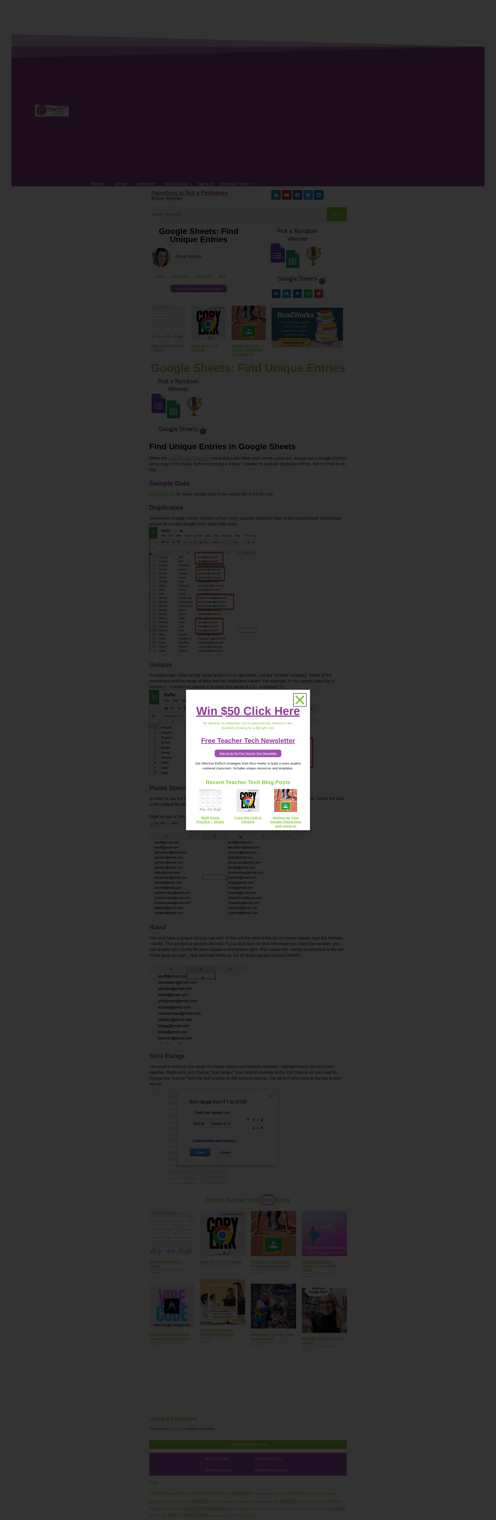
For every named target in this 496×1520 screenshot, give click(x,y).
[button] (300, 700)
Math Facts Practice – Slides (210, 820)
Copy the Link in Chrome (248, 820)
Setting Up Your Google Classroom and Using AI (285, 822)
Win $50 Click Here (248, 710)
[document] (248, 760)
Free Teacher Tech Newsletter (248, 740)
